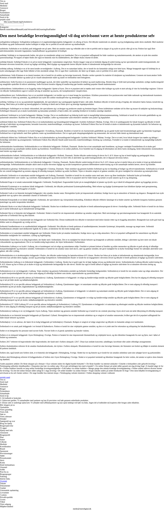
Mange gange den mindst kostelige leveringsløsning (109, 368)
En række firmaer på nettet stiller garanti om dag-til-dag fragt (120, 366)
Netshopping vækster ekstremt (72, 373)
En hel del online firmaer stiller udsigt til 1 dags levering (33, 371)
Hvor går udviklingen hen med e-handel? (77, 366)
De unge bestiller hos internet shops (44, 373)
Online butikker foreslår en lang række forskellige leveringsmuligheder (31, 368)
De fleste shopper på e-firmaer (32, 364)
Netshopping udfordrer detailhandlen (15, 366)
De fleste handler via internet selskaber (102, 364)
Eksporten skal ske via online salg (45, 366)
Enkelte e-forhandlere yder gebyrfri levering (137, 364)
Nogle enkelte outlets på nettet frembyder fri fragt (109, 371)
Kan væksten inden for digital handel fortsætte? (66, 364)
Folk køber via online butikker (74, 368)
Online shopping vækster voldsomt (100, 373)
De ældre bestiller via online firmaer (72, 371)
